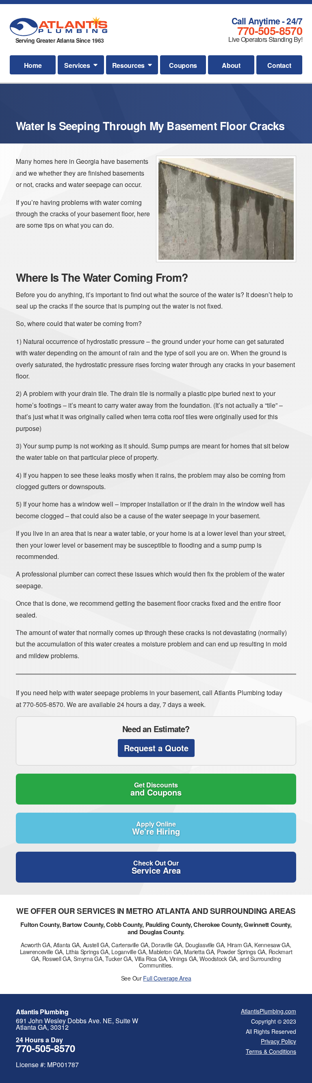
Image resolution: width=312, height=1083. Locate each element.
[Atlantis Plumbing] (58, 26)
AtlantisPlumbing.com (268, 1011)
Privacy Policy (278, 1041)
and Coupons (156, 789)
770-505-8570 (269, 30)
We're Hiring (156, 828)
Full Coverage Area (167, 978)
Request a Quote (156, 748)
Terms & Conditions (271, 1051)
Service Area (156, 867)
